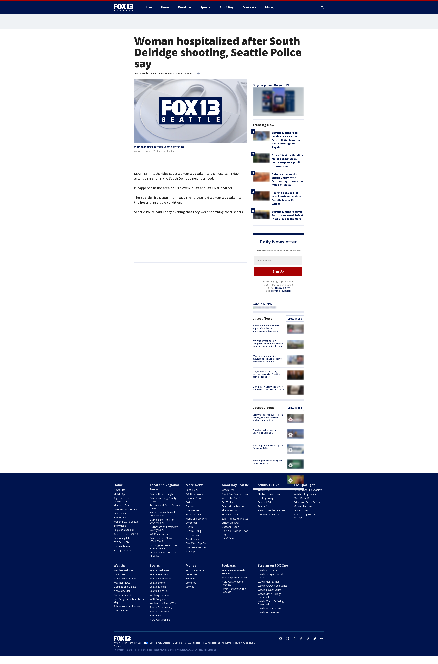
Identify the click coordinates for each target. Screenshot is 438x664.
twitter (315, 638)
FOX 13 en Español (196, 543)
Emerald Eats (265, 502)
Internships (120, 525)
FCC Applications (123, 550)
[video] (295, 418)
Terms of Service (280, 290)
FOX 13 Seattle (141, 73)
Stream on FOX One (273, 565)
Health (189, 526)
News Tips (119, 489)
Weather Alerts (122, 582)
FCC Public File (122, 542)
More (269, 7)
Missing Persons (303, 506)
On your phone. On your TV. (271, 85)
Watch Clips (264, 489)
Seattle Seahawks (159, 570)
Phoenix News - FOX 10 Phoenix (163, 554)
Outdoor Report (230, 526)
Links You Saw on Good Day (235, 532)
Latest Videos (263, 408)
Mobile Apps (120, 494)
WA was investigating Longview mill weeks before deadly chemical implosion (268, 343)
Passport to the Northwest (273, 510)
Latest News (262, 318)
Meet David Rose (303, 498)
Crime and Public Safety (307, 502)
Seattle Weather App (125, 578)
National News (194, 498)
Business (191, 578)
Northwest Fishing (160, 619)
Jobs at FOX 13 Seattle (126, 521)
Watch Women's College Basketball (271, 602)
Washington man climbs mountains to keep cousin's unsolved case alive (267, 359)
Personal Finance (195, 570)
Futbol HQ (155, 615)
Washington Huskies (161, 595)
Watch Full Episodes (305, 494)
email (321, 638)
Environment (193, 535)
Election (190, 506)
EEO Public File (122, 546)
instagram (287, 638)
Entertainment (193, 510)
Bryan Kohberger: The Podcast (234, 590)
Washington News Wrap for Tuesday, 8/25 (267, 462)
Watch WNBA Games (269, 608)
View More (295, 318)
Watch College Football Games (271, 576)
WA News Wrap (194, 494)
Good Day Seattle (235, 485)
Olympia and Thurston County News (162, 521)
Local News (192, 489)
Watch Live (228, 489)
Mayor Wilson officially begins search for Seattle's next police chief (267, 374)
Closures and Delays (125, 586)
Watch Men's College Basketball (269, 595)
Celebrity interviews (268, 514)
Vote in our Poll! (263, 304)
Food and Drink (194, 514)
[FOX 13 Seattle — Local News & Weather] (125, 7)
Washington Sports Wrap (163, 603)
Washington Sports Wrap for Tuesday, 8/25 (268, 447)
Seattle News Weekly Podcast (233, 572)
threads (308, 638)
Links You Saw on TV (125, 509)
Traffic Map (120, 574)
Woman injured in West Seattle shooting (159, 146)
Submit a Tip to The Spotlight (305, 516)
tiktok (301, 638)
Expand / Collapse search (322, 7)
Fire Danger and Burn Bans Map (129, 600)
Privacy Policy (282, 287)
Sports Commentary (161, 607)
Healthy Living (193, 531)
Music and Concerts (197, 518)
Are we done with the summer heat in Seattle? (266, 477)
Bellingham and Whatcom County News (164, 528)
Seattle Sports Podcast (234, 577)
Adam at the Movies (233, 506)
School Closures (231, 522)
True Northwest (230, 514)
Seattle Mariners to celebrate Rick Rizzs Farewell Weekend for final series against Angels (286, 140)
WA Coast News (159, 534)
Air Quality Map (122, 590)
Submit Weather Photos (235, 518)
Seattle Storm (157, 582)
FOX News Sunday (196, 547)
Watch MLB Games (268, 581)
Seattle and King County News (163, 499)
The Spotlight (304, 485)
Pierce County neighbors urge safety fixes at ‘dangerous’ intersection (266, 328)
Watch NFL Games (268, 570)
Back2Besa (228, 538)
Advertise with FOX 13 (126, 534)
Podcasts (229, 565)
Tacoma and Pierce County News (165, 507)
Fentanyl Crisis (302, 510)
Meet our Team (122, 505)
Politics (190, 502)
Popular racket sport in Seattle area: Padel (265, 431)
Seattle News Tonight (162, 494)
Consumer (191, 522)
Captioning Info (122, 538)
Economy (191, 582)
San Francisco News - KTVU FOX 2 (162, 539)
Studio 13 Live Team (269, 494)
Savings (190, 586)
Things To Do (229, 510)
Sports (155, 565)
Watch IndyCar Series (269, 589)
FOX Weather (121, 610)
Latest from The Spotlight (308, 489)
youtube (280, 638)
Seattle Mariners (159, 574)
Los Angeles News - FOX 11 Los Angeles (163, 547)
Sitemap (190, 551)
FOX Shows (120, 517)
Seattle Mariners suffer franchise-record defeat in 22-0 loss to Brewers (287, 215)
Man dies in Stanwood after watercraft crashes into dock (268, 388)
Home (118, 485)
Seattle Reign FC (159, 590)
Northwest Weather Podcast (233, 583)
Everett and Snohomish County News (163, 514)
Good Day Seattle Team (235, 494)
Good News (192, 539)
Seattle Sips (264, 506)
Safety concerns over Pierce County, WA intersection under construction (268, 417)
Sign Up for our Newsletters (122, 499)
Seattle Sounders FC (161, 578)
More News (194, 485)
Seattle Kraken (158, 586)
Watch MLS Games (268, 612)
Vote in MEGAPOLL (232, 498)
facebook (294, 638)
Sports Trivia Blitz (159, 611)
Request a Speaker (124, 530)
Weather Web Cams (125, 570)
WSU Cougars (157, 599)
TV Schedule (120, 513)
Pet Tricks (227, 502)
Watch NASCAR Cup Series (272, 585)
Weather (120, 565)
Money (191, 565)
